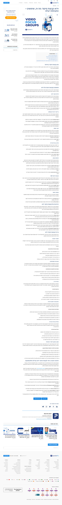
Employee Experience (17, 471)
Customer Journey (18, 472)
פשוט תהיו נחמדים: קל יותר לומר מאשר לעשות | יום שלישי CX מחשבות (51, 437)
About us (6, 461)
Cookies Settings (29, 499)
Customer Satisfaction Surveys (16, 466)
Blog (39, 461)
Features (35, 2)
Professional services (56, 467)
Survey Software (47, 461)
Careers (7, 467)
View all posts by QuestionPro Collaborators (44, 419)
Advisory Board (6, 466)
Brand (7, 468)
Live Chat (15, 455)
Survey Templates (37, 465)
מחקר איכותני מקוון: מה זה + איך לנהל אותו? (13, 30)
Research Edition (47, 468)
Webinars (38, 468)
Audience (48, 466)
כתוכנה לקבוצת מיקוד (41, 368)
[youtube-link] (20, 455)
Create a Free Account (11, 17)
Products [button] (20, 2)
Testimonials (6, 465)
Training (39, 467)
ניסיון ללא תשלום (37, 398)
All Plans (30, 461)
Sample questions (56, 461)
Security (58, 468)
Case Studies (38, 466)
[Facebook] (53, 406)
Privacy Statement (38, 499)
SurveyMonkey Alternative (28, 469)
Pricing (39, 2)
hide (56, 53)
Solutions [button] (26, 2)
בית (58, 5)
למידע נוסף (44, 398)
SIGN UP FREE (6, 2)
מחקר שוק (54, 5)
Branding (57, 465)
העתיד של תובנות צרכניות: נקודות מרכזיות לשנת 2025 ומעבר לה (37, 437)
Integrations (57, 466)
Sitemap (42, 499)
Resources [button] (31, 2)
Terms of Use (33, 499)
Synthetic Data (18, 473)
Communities (47, 465)
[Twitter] (49, 406)
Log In (51, 0)
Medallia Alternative (28, 471)
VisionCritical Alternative (28, 470)
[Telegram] (42, 406)
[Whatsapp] (46, 406)
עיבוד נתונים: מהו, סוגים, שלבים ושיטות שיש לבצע (14, 40)
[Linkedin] (56, 406)
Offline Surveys (18, 465)
